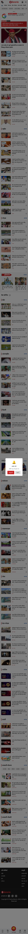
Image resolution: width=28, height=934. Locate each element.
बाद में (18, 472)
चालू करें (11, 472)
